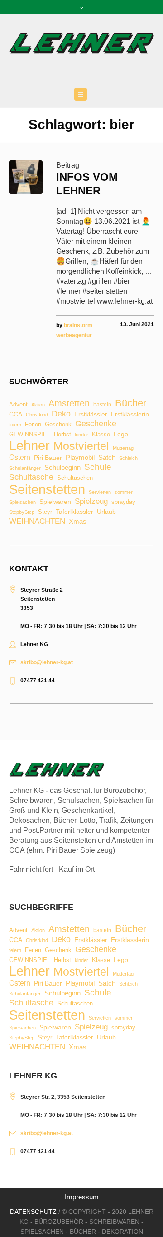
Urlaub (106, 512)
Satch (106, 457)
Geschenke (95, 424)
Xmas (77, 521)
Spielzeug (91, 502)
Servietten (100, 492)
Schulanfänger (25, 468)
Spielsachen (22, 502)
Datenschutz (33, 1211)
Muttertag (123, 448)
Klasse (101, 434)
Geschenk (58, 424)
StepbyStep (21, 512)
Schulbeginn (62, 467)
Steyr (45, 512)
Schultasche (31, 477)
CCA (15, 414)
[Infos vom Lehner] (26, 177)
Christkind (37, 414)
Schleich (128, 458)
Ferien (33, 424)
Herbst (62, 435)
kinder (81, 434)
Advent (18, 405)
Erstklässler (90, 414)
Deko (61, 414)
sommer (124, 492)
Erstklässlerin (130, 414)
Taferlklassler (74, 512)
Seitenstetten (47, 489)
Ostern (19, 457)
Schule (97, 467)
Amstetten (69, 403)
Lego (121, 434)
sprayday (123, 502)
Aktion (38, 404)
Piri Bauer (48, 458)
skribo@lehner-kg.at (46, 662)
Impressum (82, 1197)
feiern (15, 424)
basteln (102, 405)
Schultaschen (75, 478)
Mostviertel (81, 446)
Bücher (130, 403)
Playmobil (80, 457)
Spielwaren (55, 502)
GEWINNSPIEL (29, 435)
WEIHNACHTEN (37, 522)
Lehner (29, 445)
